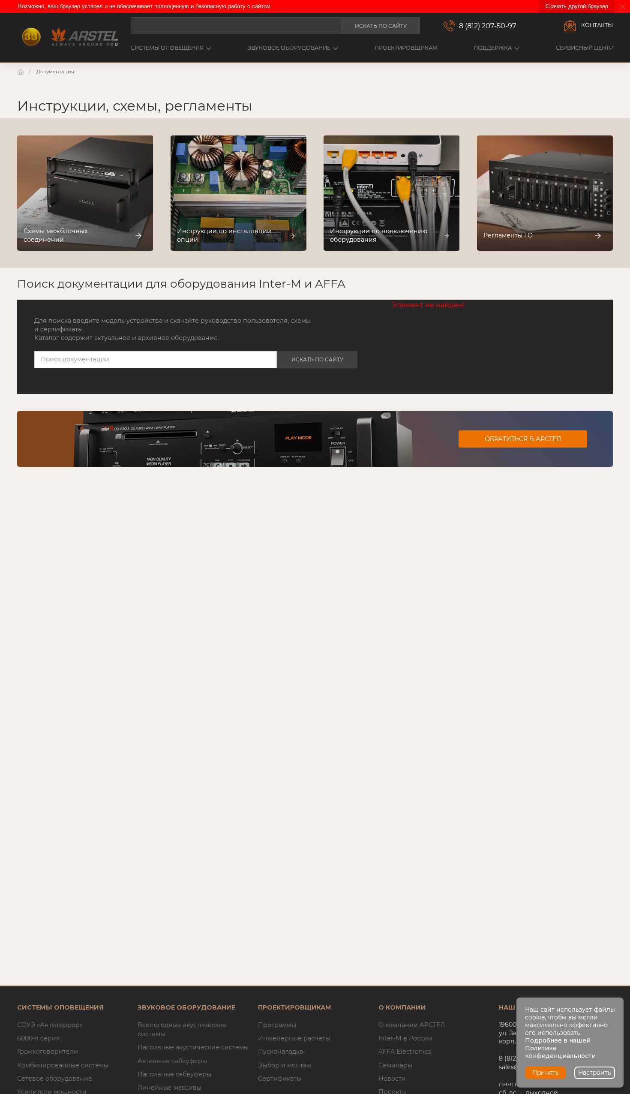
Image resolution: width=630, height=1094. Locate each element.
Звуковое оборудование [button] (289, 48)
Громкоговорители (47, 1051)
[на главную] (21, 72)
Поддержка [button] (493, 48)
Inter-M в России (405, 1038)
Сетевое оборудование (54, 1078)
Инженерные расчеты (294, 1038)
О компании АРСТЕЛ (411, 1025)
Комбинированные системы (62, 1065)
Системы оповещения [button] (167, 48)
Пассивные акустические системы (193, 1047)
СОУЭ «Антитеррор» (50, 1025)
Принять (545, 1072)
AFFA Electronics (404, 1051)
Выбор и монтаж (285, 1065)
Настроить (594, 1072)
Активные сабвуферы (172, 1061)
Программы (277, 1025)
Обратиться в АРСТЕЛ (523, 439)
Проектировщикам (406, 48)
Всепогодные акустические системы (182, 1029)
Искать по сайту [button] (381, 26)
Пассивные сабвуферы (174, 1074)
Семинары (395, 1065)
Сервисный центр (584, 48)
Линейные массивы (169, 1087)
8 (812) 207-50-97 (487, 25)
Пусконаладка (280, 1051)
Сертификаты (279, 1078)
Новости (392, 1078)
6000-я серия (38, 1038)
